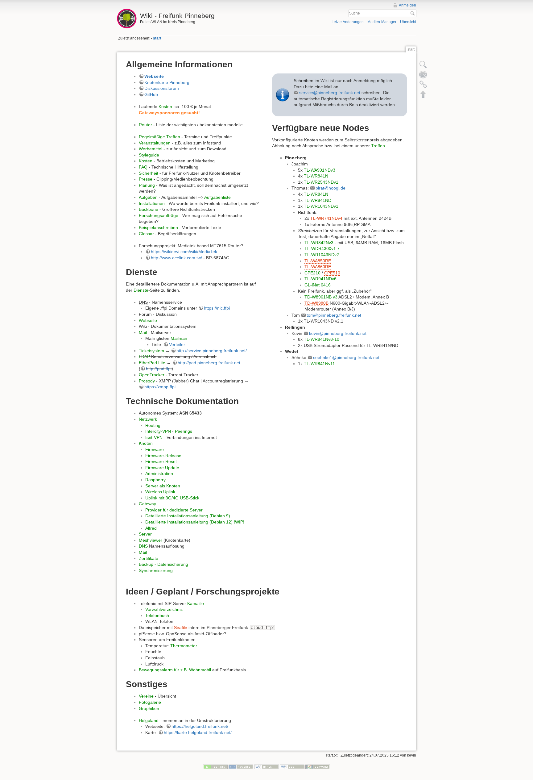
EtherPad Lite (152, 362)
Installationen (152, 203)
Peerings (183, 431)
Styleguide (149, 154)
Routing (152, 425)
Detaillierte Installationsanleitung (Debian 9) (187, 515)
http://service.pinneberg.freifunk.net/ (211, 350)
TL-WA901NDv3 (319, 170)
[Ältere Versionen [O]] (423, 74)
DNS (143, 546)
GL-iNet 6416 (317, 284)
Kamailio (195, 603)
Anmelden (407, 5)
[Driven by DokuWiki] (317, 767)
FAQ (143, 167)
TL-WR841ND (317, 200)
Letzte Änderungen (348, 22)
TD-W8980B (316, 303)
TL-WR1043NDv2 (321, 254)
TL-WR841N (316, 175)
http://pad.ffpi (158, 368)
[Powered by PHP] (241, 767)
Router (145, 124)
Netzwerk (148, 419)
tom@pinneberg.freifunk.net (334, 315)
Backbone (148, 209)
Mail (143, 332)
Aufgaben (148, 197)
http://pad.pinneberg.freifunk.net (209, 362)
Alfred (151, 528)
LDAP (144, 356)
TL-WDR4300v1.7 (322, 248)
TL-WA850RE (317, 260)
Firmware (154, 449)
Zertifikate (148, 558)
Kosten (165, 106)
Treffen (378, 145)
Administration (159, 473)
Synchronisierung (156, 570)
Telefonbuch (157, 615)
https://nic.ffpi (217, 308)
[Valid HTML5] (266, 767)
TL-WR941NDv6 (320, 278)
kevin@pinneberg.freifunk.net (337, 333)
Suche (413, 13)
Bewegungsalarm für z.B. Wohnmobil (175, 669)
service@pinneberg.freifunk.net (329, 92)
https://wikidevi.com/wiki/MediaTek (184, 251)
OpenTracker (151, 374)
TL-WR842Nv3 (318, 242)
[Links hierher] (423, 84)
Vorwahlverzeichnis (164, 609)
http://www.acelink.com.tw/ (176, 257)
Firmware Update (162, 467)
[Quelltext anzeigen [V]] (423, 64)
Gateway (147, 503)
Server (145, 534)
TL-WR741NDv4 (326, 218)
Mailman (179, 338)
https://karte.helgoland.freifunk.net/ (198, 732)
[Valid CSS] (292, 767)
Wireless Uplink (160, 491)
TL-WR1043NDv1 (321, 206)
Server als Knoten (162, 485)
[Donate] (215, 767)
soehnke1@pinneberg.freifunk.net (346, 357)
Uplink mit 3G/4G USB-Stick (172, 497)
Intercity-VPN (158, 431)
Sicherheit (148, 173)
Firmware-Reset (161, 461)
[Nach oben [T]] (423, 94)
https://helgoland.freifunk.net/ (199, 726)
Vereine (146, 696)
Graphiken (149, 708)
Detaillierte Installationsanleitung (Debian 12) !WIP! (194, 521)
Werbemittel (150, 148)
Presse (145, 179)
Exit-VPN (154, 437)
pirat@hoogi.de (330, 188)
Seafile (180, 627)
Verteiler (177, 344)
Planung (147, 185)
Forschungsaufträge (158, 215)
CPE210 (312, 272)
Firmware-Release (163, 455)
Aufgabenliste (217, 197)
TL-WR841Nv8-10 (321, 339)
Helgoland (149, 720)
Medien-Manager (381, 22)
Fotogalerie (150, 702)
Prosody (147, 380)
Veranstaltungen (155, 142)
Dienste (141, 290)
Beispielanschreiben (158, 227)
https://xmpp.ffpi (160, 386)
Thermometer (183, 645)
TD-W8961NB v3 (320, 296)
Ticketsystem (151, 350)
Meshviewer (150, 540)
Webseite (154, 76)
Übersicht (408, 22)
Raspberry (155, 479)
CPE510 (332, 272)
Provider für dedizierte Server (174, 509)
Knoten (146, 443)
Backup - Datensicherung (163, 564)
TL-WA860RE (317, 266)
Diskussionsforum (161, 88)
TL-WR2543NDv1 (321, 182)
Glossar (146, 233)
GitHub (151, 94)
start (157, 38)
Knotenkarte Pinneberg (166, 82)
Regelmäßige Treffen (159, 136)
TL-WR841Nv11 (319, 363)
